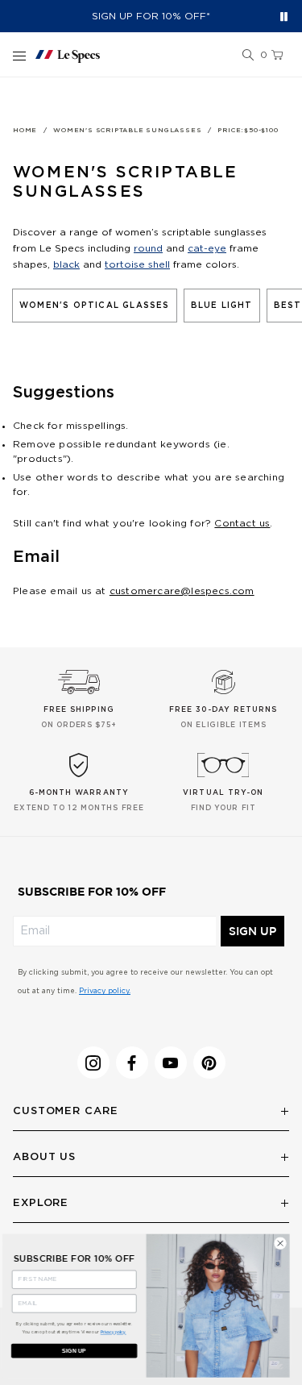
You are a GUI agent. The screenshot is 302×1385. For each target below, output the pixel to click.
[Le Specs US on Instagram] (93, 1062)
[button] (248, 55)
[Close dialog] (285, 1243)
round (148, 248)
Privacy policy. (104, 991)
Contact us (242, 523)
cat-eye (207, 248)
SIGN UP (252, 931)
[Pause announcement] (284, 16)
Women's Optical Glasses (94, 306)
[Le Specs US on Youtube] (171, 1062)
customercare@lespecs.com (182, 591)
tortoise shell (137, 264)
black (66, 264)
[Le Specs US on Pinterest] (209, 1062)
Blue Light (222, 306)
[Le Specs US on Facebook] (132, 1062)
